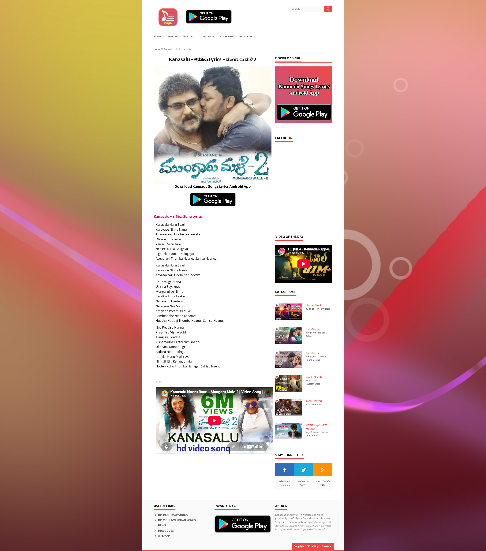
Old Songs (207, 36)
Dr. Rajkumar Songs (173, 515)
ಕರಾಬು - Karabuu (314, 404)
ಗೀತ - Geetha (313, 329)
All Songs (227, 36)
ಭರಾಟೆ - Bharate (314, 377)
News (162, 525)
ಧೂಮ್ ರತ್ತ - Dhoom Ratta (318, 308)
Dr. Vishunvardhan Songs (177, 520)
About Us (245, 36)
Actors (188, 36)
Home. (157, 49)
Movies (172, 36)
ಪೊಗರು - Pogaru (314, 401)
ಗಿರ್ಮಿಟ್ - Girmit (314, 305)
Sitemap (164, 536)
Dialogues (166, 530)
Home (158, 36)
